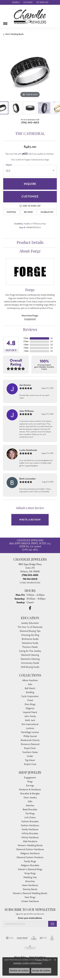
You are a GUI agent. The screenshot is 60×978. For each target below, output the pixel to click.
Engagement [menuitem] (30, 777)
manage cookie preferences (27, 963)
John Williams (26, 411)
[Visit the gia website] (10, 938)
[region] (30, 71)
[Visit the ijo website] (43, 938)
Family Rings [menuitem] (30, 861)
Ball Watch (30, 688)
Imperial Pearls (30, 712)
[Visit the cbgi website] (33, 938)
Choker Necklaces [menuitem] (30, 901)
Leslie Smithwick (28, 450)
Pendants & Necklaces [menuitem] (30, 789)
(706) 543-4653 (30, 122)
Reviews (30, 330)
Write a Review (30, 519)
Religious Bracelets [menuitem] (30, 865)
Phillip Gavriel (30, 736)
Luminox (30, 728)
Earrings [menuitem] (30, 785)
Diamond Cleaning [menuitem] (30, 655)
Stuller (30, 756)
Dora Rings (30, 704)
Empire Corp (30, 764)
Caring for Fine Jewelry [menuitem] (30, 651)
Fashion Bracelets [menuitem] (30, 821)
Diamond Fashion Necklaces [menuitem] (30, 849)
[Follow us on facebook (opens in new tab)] (30, 608)
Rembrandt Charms (30, 740)
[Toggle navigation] (5, 22)
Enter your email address (30, 918)
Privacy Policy (42, 959)
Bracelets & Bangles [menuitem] (30, 793)
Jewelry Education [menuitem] (30, 623)
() (51, 338)
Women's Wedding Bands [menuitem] (30, 845)
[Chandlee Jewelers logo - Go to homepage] (30, 16)
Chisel (30, 700)
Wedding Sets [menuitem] (30, 877)
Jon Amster (25, 385)
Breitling (30, 692)
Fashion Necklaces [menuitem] (30, 825)
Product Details (30, 243)
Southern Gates (30, 752)
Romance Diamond (30, 744)
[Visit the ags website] (30, 947)
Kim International (30, 724)
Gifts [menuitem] (30, 801)
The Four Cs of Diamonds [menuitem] (30, 627)
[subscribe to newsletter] (52, 924)
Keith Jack (30, 720)
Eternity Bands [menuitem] (30, 889)
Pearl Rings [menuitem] (30, 897)
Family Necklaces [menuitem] (30, 829)
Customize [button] (30, 196)
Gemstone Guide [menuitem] (30, 643)
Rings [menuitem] (30, 781)
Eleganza (30, 708)
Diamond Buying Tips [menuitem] (30, 631)
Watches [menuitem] (30, 805)
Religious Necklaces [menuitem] (30, 853)
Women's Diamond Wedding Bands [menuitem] (30, 893)
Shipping (11, 212)
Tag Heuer (30, 760)
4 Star (26, 341)
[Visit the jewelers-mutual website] (22, 938)
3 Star (26, 345)
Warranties (47, 212)
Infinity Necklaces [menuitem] (30, 837)
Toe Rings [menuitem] (30, 813)
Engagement (30, 319)
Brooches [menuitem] (30, 881)
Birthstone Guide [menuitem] (30, 639)
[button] (16, 2)
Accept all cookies (41, 970)
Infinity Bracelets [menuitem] (30, 833)
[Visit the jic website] (52, 938)
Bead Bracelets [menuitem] (30, 809)
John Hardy (30, 716)
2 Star (26, 348)
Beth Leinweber (27, 478)
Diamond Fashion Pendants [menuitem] (30, 857)
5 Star (26, 338)
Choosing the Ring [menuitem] (30, 635)
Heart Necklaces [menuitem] (30, 885)
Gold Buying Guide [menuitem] (30, 667)
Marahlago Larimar (30, 732)
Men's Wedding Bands (14, 34)
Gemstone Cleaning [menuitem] (30, 659)
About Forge (30, 251)
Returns (28, 212)
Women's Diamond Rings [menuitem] (30, 869)
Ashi (30, 684)
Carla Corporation (30, 696)
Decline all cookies (19, 970)
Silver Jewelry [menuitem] (30, 797)
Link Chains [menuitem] (30, 817)
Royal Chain (30, 748)
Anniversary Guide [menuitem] (30, 663)
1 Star (26, 351)
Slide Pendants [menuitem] (30, 841)
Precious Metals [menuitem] (30, 647)
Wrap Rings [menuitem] (30, 873)
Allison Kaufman (30, 680)
